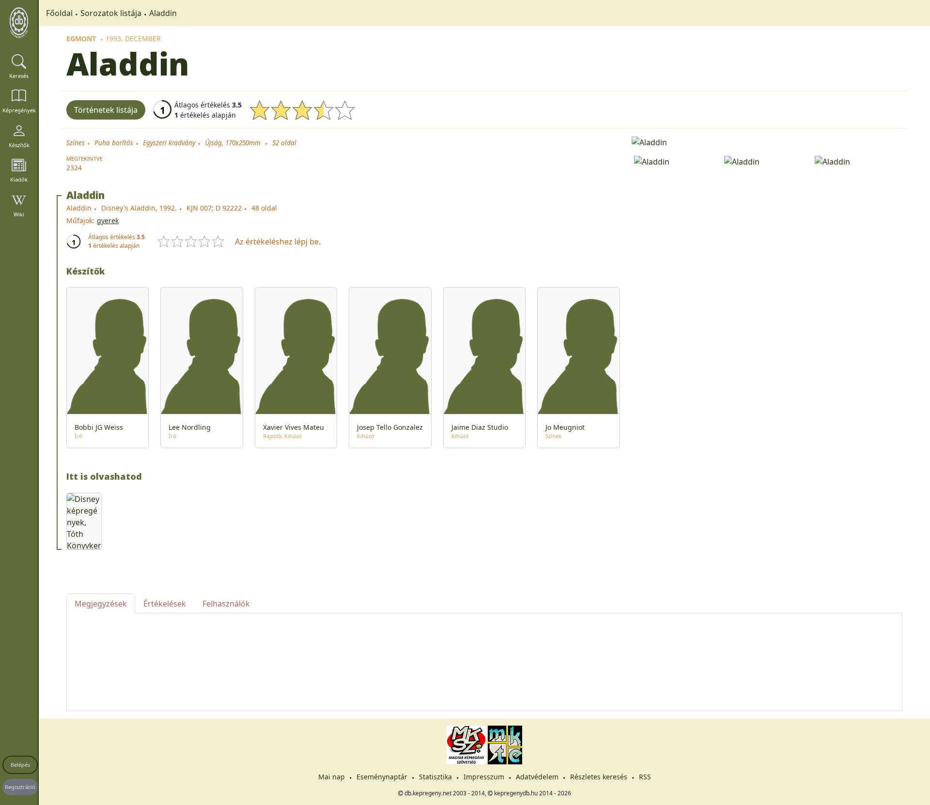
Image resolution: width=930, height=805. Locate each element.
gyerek (108, 220)
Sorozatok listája (110, 13)
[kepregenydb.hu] (19, 22)
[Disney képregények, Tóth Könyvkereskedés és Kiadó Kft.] (84, 521)
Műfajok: (80, 220)
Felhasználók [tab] (226, 603)
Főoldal (59, 13)
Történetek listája (106, 110)
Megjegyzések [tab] (101, 603)
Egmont (81, 38)
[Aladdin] (767, 141)
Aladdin (163, 13)
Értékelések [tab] (164, 603)
